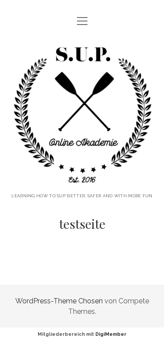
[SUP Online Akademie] (82, 181)
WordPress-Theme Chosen (59, 301)
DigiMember (110, 334)
